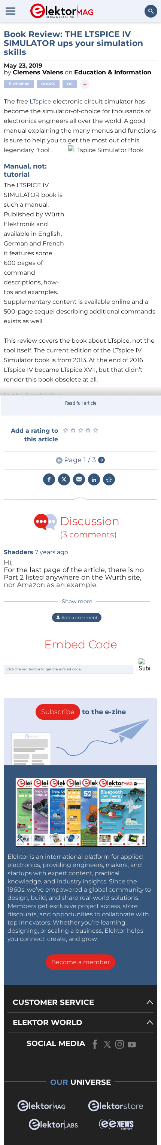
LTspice (40, 101)
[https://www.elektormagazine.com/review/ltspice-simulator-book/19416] (101, 461)
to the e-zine (83, 712)
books (48, 83)
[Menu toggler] (10, 11)
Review (20, 83)
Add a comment (79, 617)
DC (70, 83)
